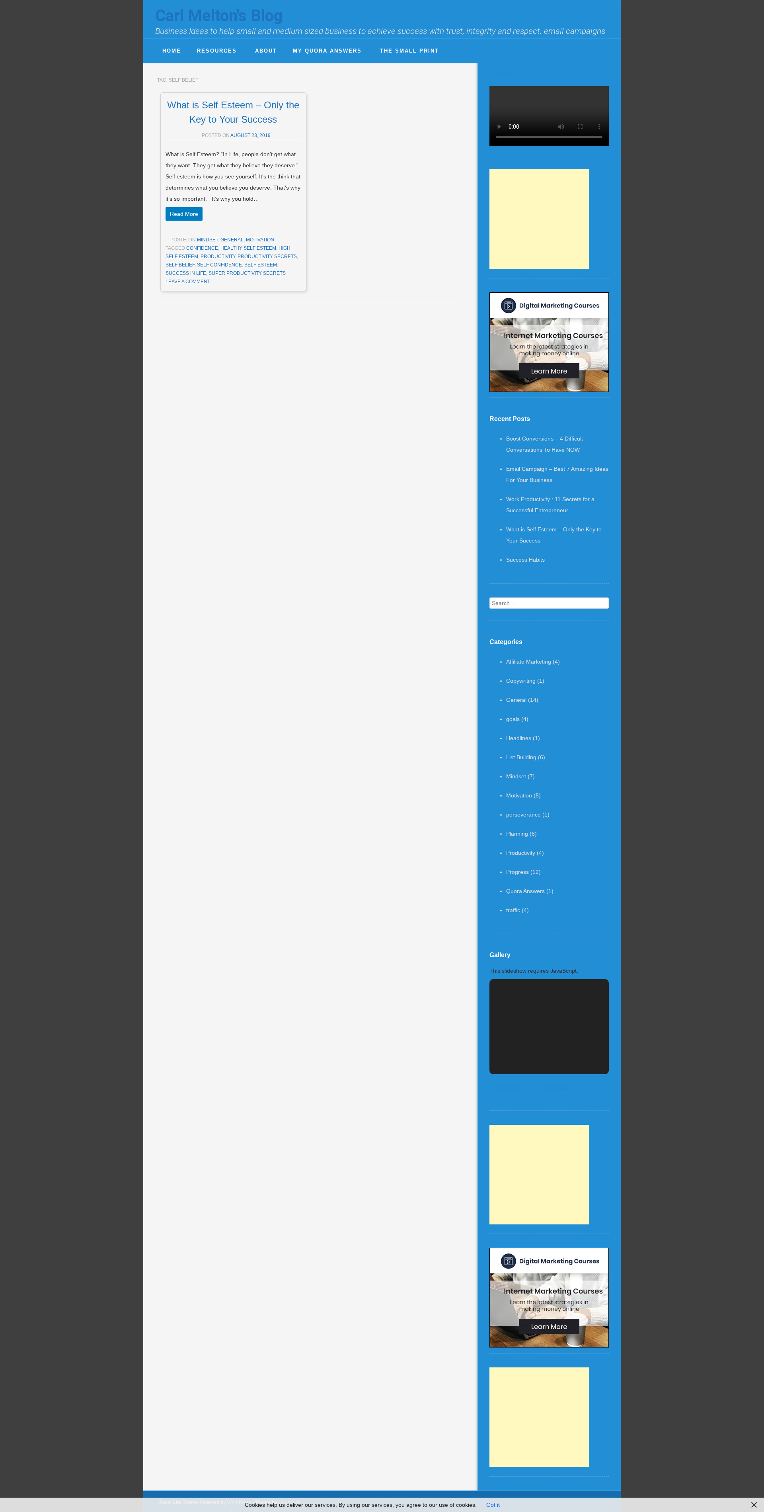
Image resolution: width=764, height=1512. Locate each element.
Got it (493, 1505)
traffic (513, 910)
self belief (180, 265)
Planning (517, 833)
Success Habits (525, 559)
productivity (218, 256)
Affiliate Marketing (528, 661)
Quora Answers (525, 891)
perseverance (523, 814)
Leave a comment (188, 281)
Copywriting (521, 681)
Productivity (520, 853)
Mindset (207, 240)
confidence (202, 248)
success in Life (186, 273)
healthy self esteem (248, 248)
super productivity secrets (247, 273)
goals (513, 719)
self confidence (219, 265)
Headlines (518, 738)
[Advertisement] (539, 219)
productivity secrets (267, 256)
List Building (521, 757)
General (232, 240)
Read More (184, 214)
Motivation (260, 240)
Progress (517, 872)
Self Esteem (260, 265)
